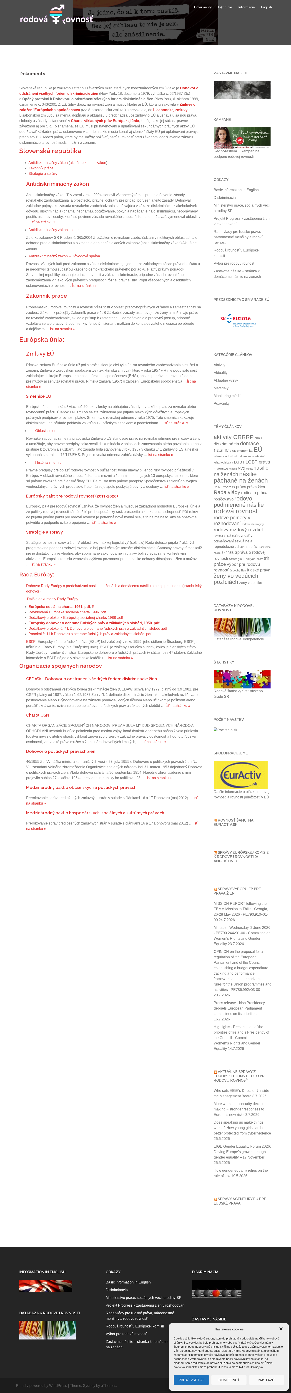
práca (241, 487)
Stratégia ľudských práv (246, 559)
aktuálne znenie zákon (88, 163)
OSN (217, 487)
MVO (241, 468)
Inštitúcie (225, 7)
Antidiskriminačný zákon (48, 163)
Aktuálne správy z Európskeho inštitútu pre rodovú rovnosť (240, 1076)
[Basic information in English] (45, 1285)
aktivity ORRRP (234, 437)
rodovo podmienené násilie (239, 501)
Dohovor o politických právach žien (60, 751)
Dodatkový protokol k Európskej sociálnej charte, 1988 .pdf (75, 618)
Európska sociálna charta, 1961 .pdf (59, 607)
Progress (228, 487)
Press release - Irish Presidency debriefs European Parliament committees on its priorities (239, 1008)
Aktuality (221, 373)
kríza (217, 462)
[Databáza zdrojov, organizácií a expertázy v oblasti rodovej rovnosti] (47, 1330)
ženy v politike (250, 583)
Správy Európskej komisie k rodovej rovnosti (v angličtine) (241, 856)
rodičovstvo (223, 499)
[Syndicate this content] (215, 1072)
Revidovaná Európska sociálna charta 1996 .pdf (67, 612)
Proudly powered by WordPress (41, 1386)
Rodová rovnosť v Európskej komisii (135, 1326)
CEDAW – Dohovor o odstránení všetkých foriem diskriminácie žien (91, 678)
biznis (258, 438)
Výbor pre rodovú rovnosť (234, 263)
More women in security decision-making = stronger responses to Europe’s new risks (241, 1109)
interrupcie (220, 456)
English (266, 7)
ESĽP (31, 642)
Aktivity (219, 365)
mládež (233, 468)
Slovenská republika (50, 151)
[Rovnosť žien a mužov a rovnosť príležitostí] (57, 14)
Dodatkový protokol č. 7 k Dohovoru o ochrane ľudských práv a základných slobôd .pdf (97, 628)
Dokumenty (203, 7)
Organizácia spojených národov (60, 666)
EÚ (257, 449)
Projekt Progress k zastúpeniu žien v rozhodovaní (145, 1305)
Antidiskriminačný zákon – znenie (55, 230)
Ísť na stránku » (43, 222)
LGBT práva (258, 461)
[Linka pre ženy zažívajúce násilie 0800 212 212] (242, 90)
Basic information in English (236, 190)
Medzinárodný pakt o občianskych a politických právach (81, 787)
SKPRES (227, 552)
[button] (281, 1329)
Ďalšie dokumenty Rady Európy (52, 599)
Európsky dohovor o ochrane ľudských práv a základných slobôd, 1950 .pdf (93, 623)
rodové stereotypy (253, 524)
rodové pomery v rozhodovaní (232, 520)
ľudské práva (258, 570)
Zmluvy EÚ (40, 353)
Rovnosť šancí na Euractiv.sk (233, 822)
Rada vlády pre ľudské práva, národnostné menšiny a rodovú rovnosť (238, 237)
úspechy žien (238, 570)
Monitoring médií (227, 396)
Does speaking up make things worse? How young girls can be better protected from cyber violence (242, 1127)
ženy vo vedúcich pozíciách (236, 579)
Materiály (221, 388)
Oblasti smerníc (47, 431)
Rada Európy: (36, 574)
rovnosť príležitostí (225, 535)
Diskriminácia (225, 198)
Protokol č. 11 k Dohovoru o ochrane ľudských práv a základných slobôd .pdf (89, 634)
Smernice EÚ (38, 396)
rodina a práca (254, 492)
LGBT (239, 462)
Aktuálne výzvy (226, 380)
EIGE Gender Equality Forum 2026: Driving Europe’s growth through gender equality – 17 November (242, 1151)
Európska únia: (41, 339)
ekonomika (245, 450)
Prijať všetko (191, 1380)
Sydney (89, 1386)
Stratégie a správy (43, 174)
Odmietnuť (229, 1380)
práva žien (256, 487)
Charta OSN (37, 715)
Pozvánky (222, 403)
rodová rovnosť (236, 511)
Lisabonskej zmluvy (170, 110)
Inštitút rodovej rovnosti (243, 456)
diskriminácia (226, 444)
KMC (262, 456)
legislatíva (227, 462)
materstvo (221, 468)
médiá (249, 468)
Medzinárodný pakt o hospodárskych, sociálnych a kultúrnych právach (95, 812)
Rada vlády (227, 492)
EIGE (233, 450)
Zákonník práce (40, 168)
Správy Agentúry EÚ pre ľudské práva (240, 1201)
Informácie (246, 7)
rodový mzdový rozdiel (238, 529)
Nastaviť (266, 1380)
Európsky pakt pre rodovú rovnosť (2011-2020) (72, 496)
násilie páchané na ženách (241, 477)
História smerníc (48, 462)
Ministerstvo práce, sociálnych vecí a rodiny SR (144, 1298)
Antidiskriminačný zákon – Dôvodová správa (64, 256)
